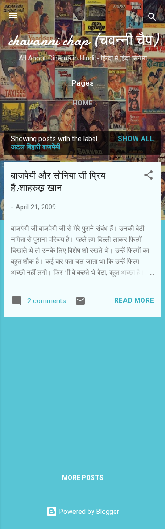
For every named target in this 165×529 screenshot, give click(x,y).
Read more (134, 300)
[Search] (152, 19)
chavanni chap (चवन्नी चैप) (83, 40)
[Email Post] (80, 304)
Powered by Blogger (88, 511)
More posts (83, 477)
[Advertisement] (82, 388)
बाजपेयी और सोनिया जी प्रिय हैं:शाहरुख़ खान (58, 181)
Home (82, 103)
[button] (148, 176)
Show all (136, 139)
